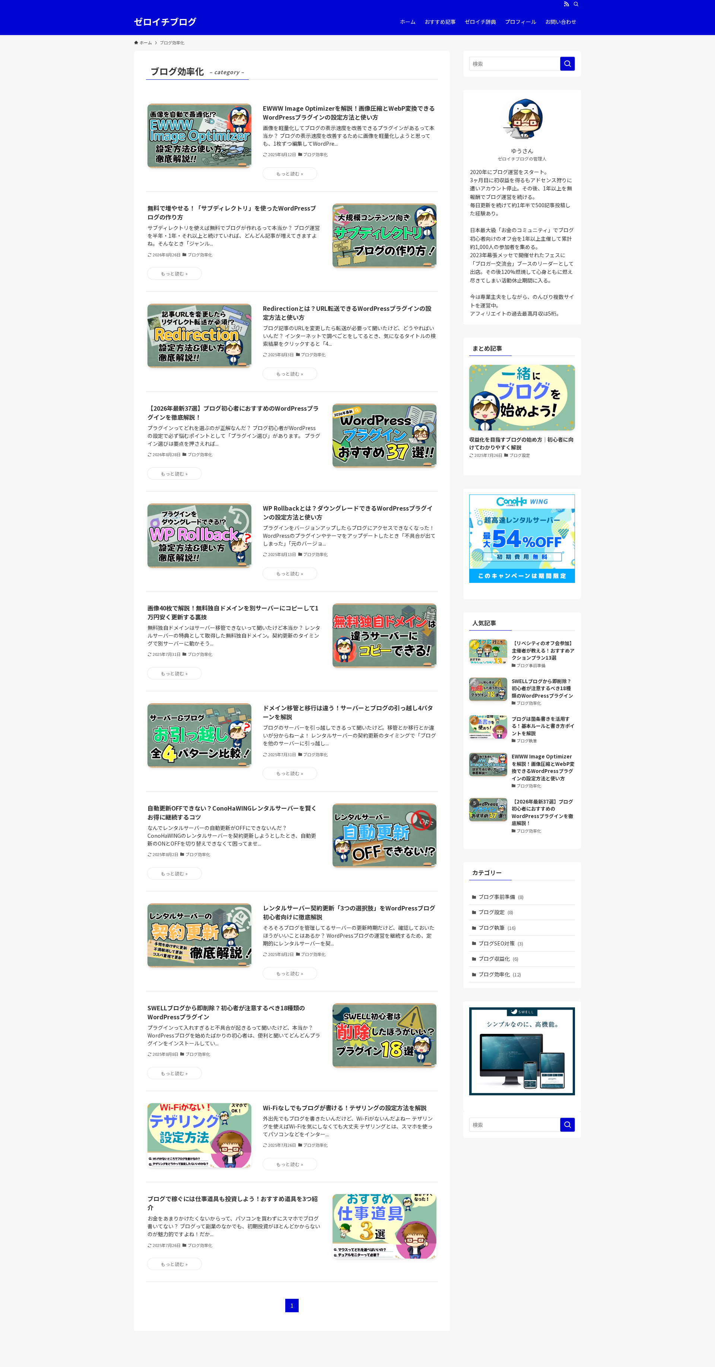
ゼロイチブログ (165, 21)
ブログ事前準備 (501, 896)
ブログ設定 (496, 912)
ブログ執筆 (497, 927)
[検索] (576, 4)
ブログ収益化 (498, 958)
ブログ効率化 (500, 974)
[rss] (566, 4)
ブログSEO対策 (501, 943)
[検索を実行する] (567, 64)
